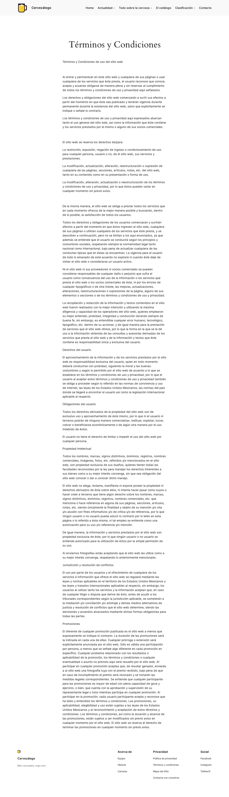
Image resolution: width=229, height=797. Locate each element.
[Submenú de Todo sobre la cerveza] (151, 8)
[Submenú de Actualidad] (114, 8)
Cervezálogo (41, 8)
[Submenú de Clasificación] (194, 8)
